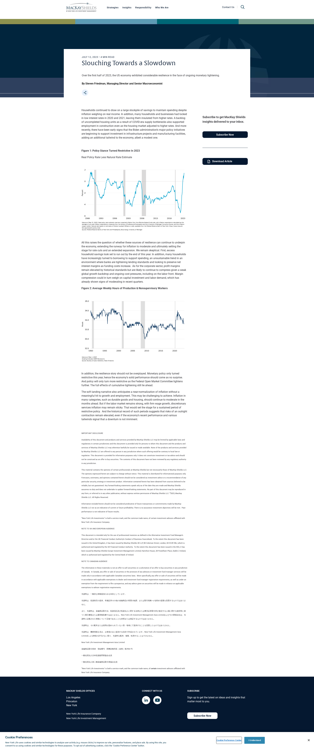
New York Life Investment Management (86, 718)
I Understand (254, 740)
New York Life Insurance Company (83, 713)
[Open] (242, 7)
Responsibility (143, 7)
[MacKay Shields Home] (81, 7)
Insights (126, 7)
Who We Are (161, 7)
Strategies (112, 7)
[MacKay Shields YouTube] (157, 700)
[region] (157, 740)
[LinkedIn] (146, 700)
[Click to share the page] (85, 92)
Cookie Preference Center (229, 740)
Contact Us (228, 7)
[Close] (308, 740)
